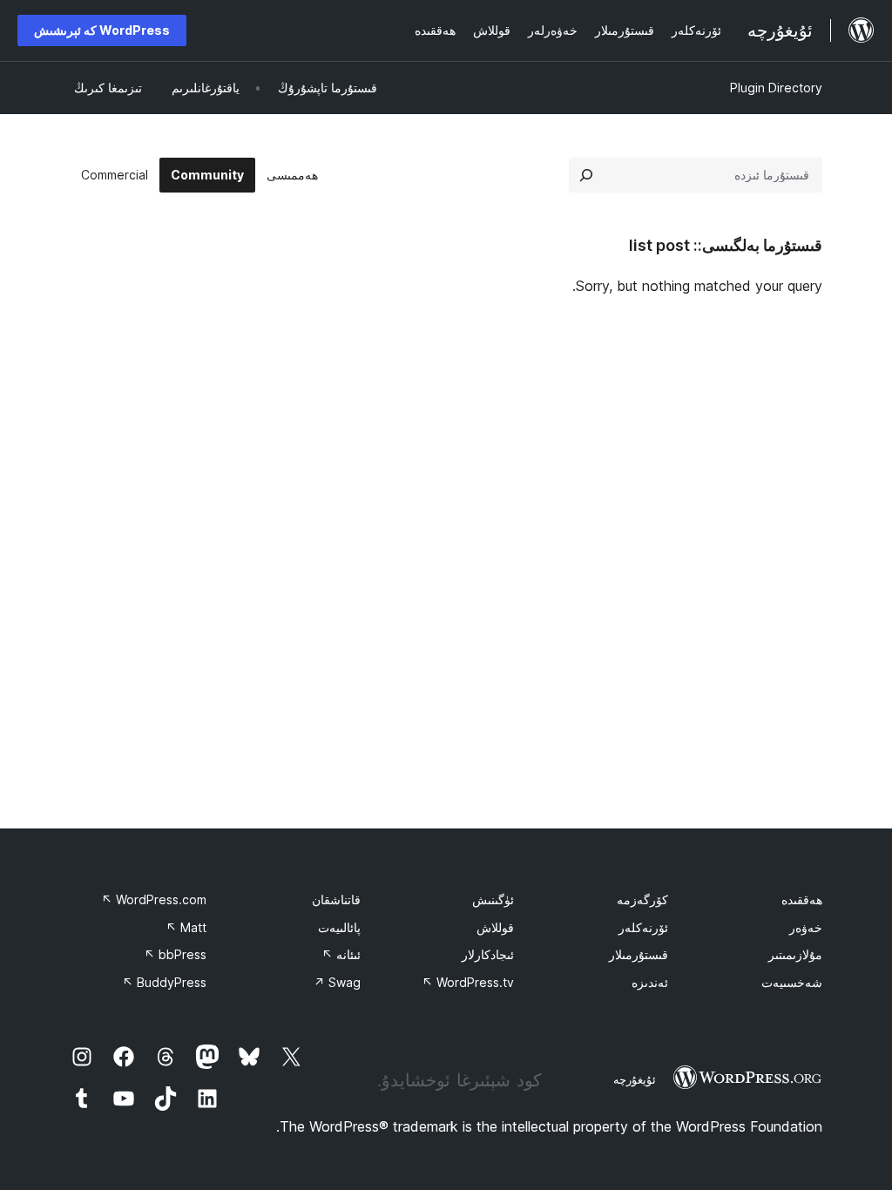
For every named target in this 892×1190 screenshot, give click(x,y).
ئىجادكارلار (488, 954)
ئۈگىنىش (493, 899)
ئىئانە (341, 954)
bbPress (175, 954)
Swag (337, 982)
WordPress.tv (468, 982)
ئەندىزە (650, 982)
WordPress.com (153, 899)
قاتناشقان (336, 899)
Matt (186, 927)
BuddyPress (164, 982)
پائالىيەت (339, 927)
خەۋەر (805, 927)
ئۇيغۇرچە (634, 1079)
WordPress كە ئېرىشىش (102, 30)
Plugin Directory (776, 87)
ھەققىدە (801, 899)
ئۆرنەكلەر (643, 927)
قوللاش (495, 927)
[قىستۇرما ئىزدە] (586, 175)
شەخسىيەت (791, 982)
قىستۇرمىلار (638, 954)
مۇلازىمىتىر (795, 954)
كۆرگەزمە (642, 899)
